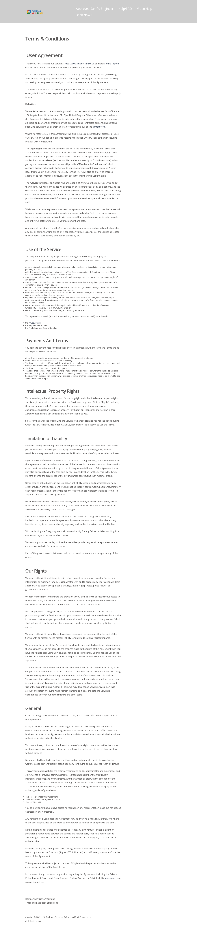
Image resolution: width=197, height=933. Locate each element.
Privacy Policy (34, 323)
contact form (99, 126)
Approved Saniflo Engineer (94, 8)
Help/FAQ (125, 8)
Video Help (144, 8)
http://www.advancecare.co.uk (79, 63)
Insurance (110, 878)
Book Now (84, 15)
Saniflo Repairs (111, 63)
